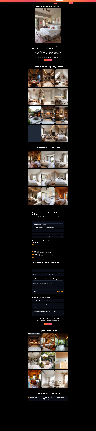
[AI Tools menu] (42, 2)
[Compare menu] (52, 2)
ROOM (57, 46)
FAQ (61, 2)
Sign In (67, 2)
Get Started (70, 2)
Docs (58, 2)
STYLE (39, 46)
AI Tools (41, 2)
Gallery (33, 2)
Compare (51, 2)
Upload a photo (48, 59)
